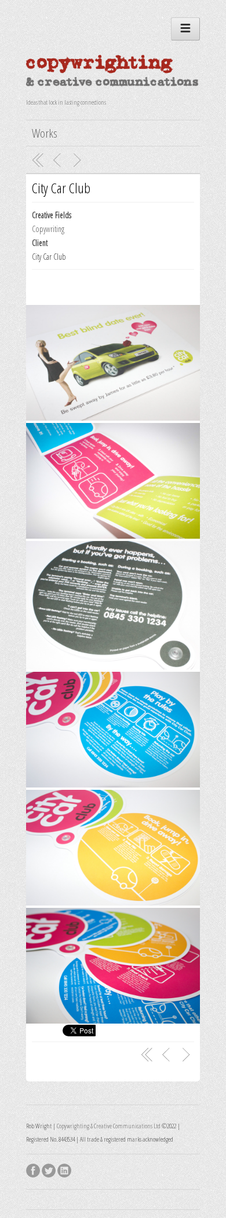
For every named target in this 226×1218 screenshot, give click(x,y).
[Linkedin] (65, 1168)
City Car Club (61, 187)
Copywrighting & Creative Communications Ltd (109, 1125)
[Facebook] (34, 1168)
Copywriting (48, 228)
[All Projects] (38, 160)
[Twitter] (49, 1168)
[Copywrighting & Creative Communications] (113, 86)
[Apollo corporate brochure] (58, 160)
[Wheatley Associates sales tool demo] (78, 160)
